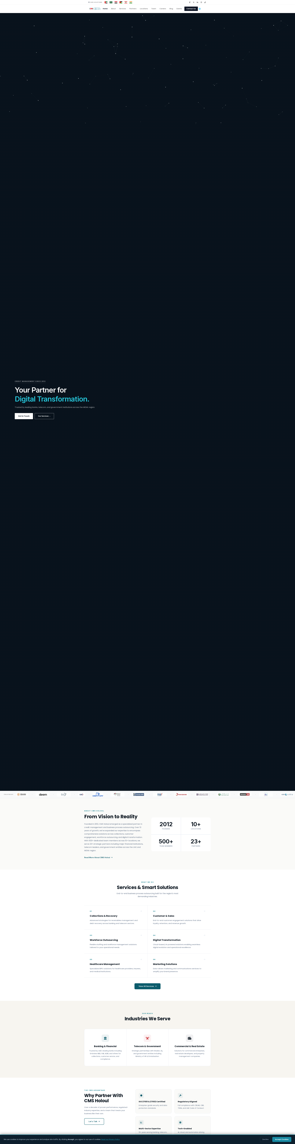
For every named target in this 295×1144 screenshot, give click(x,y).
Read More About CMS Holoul (97, 857)
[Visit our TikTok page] (205, 2)
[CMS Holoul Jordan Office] (120, 2)
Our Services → (44, 416)
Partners (132, 9)
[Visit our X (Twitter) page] (193, 2)
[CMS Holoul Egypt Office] (116, 2)
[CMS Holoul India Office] (130, 2)
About (113, 9)
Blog (171, 9)
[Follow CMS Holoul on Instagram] (201, 2)
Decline (265, 1139)
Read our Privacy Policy (110, 1139)
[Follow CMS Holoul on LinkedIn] (197, 2)
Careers (162, 9)
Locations (144, 9)
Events (179, 9)
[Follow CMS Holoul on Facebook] (189, 2)
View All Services (146, 986)
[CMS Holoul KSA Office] (111, 2)
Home (105, 9)
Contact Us (191, 9)
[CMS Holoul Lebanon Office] (125, 2)
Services (122, 9)
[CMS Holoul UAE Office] (106, 2)
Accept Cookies (282, 1139)
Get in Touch (24, 416)
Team (153, 9)
